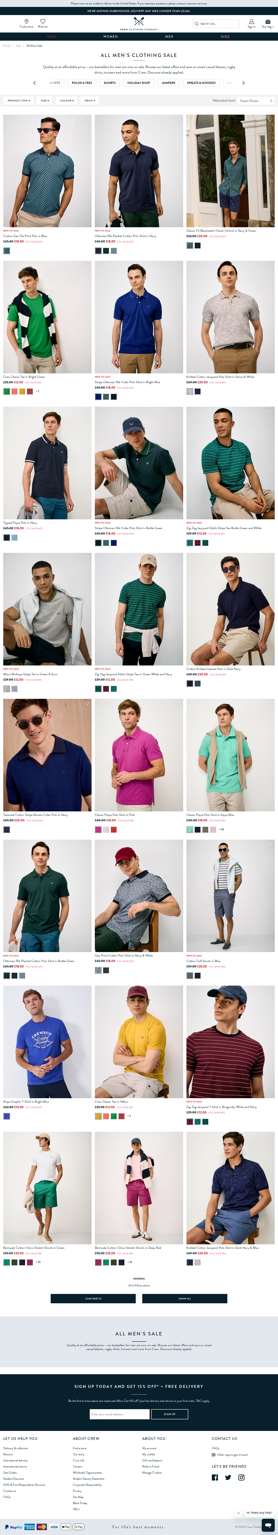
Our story (78, 1454)
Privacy (77, 1491)
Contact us (9, 1491)
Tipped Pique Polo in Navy (20, 523)
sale (18, 45)
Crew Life (78, 1460)
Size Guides (10, 1472)
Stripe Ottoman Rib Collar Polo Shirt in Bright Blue (127, 382)
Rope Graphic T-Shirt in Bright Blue (26, 1101)
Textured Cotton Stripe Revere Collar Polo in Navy (35, 815)
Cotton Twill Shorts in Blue (203, 961)
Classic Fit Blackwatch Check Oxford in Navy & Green (221, 231)
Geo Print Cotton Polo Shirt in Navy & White (124, 955)
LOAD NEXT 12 (93, 1298)
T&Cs (76, 1509)
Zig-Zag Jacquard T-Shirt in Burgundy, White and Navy (221, 1107)
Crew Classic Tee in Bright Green (24, 377)
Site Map (78, 1497)
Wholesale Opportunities (87, 1472)
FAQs (7, 1497)
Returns (8, 1454)
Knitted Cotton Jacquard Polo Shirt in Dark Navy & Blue (222, 1248)
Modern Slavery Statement (88, 1478)
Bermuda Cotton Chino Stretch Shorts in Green (34, 1248)
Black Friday (80, 1503)
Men (169, 36)
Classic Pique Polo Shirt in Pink (115, 815)
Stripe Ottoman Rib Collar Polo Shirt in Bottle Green (128, 528)
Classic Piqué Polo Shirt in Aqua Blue (210, 815)
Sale (51, 36)
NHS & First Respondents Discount (24, 1485)
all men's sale (34, 46)
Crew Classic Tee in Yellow (111, 1101)
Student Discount (13, 1478)
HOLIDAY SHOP (138, 83)
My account (149, 1448)
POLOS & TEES (82, 83)
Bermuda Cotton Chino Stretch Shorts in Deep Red (128, 1248)
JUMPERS (168, 83)
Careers (77, 1466)
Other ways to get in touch (232, 1454)
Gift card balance (152, 1460)
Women (110, 36)
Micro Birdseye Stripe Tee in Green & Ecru (30, 674)
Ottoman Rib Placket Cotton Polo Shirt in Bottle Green (38, 961)
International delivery (15, 1460)
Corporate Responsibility (87, 1485)
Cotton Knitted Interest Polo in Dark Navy (213, 669)
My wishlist (148, 1454)
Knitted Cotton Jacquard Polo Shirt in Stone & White (220, 377)
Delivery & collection (15, 1448)
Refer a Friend (150, 1466)
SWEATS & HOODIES (201, 83)
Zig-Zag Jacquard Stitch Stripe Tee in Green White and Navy (133, 674)
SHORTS (110, 83)
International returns (15, 1466)
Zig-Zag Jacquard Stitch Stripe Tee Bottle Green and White (224, 528)
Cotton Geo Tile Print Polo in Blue (25, 236)
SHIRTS (55, 83)
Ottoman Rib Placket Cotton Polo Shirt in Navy (125, 236)
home (7, 45)
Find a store (79, 1448)
